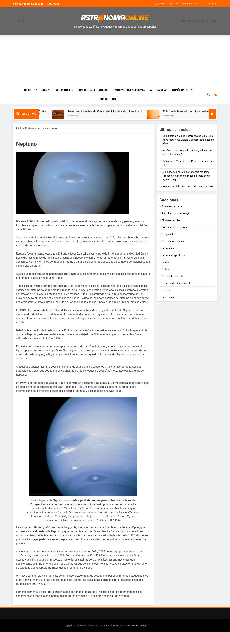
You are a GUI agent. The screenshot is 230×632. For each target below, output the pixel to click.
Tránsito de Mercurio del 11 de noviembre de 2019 (178, 111)
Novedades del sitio (173, 276)
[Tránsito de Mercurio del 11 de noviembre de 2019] (138, 116)
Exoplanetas (169, 234)
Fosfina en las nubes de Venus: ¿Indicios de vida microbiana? (90, 111)
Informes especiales (173, 255)
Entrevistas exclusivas (129, 90)
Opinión (166, 290)
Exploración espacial (173, 241)
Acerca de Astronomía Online (170, 90)
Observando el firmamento (176, 283)
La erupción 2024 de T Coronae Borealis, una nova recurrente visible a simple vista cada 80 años (188, 139)
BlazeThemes (139, 625)
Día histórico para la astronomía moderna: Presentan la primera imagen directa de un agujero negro (186, 175)
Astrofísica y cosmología (176, 213)
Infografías (168, 248)
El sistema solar (34, 128)
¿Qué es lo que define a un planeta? (176, 3)
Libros (165, 262)
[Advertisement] (115, 60)
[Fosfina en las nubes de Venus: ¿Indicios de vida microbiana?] (43, 116)
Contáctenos (108, 99)
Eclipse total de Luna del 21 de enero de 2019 (188, 186)
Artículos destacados (93, 90)
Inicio (27, 90)
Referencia (62, 90)
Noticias (41, 90)
